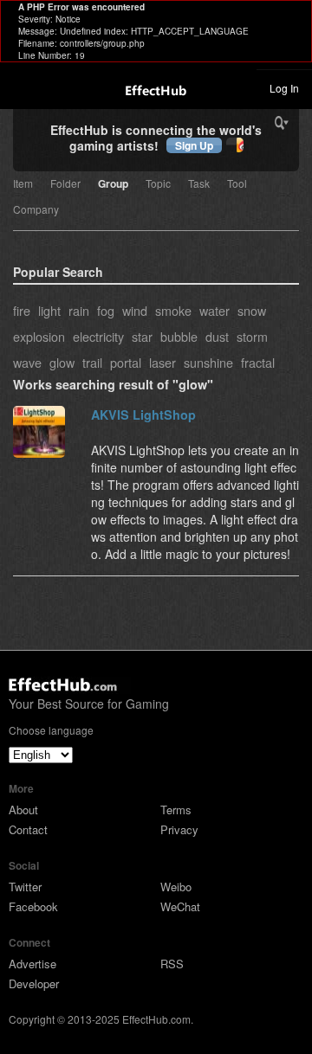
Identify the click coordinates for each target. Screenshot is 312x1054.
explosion (39, 336)
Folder (65, 184)
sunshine (208, 362)
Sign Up (194, 145)
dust (217, 336)
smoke (173, 310)
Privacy (179, 829)
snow (251, 310)
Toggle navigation (21, 87)
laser (162, 362)
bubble (179, 336)
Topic (158, 184)
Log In (284, 87)
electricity (98, 336)
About (23, 809)
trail (92, 362)
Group (113, 184)
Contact (28, 829)
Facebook (33, 906)
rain (78, 310)
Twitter (25, 886)
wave (27, 362)
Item (23, 184)
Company (36, 210)
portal (125, 362)
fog (105, 310)
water (214, 310)
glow (62, 362)
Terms (176, 809)
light (49, 310)
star (142, 336)
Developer (34, 983)
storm (252, 336)
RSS (172, 963)
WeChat (180, 906)
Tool (237, 184)
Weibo (176, 886)
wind (134, 310)
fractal (258, 362)
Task (199, 184)
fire (21, 310)
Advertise (32, 963)
